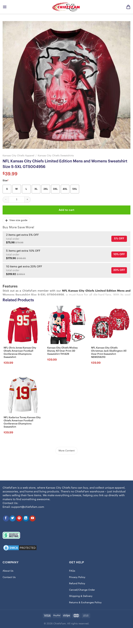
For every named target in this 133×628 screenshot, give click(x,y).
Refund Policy (77, 583)
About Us (8, 571)
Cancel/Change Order (82, 590)
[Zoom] (7, 144)
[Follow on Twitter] (13, 518)
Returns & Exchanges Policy (85, 602)
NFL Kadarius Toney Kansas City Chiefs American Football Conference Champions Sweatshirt (22, 422)
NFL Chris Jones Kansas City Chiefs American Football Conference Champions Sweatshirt (20, 353)
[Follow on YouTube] (32, 518)
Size (5, 180)
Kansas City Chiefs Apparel (18, 155)
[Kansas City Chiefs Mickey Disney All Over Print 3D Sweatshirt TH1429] (66, 325)
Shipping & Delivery (80, 596)
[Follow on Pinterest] (19, 518)
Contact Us (9, 577)
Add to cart (66, 210)
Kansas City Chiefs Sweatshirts (56, 155)
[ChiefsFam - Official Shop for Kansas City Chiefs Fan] (66, 6)
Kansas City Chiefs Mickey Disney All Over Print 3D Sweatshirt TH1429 (62, 351)
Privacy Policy (77, 577)
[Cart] (128, 7)
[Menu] (5, 7)
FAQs (72, 571)
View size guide (18, 220)
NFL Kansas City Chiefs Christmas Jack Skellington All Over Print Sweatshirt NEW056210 (108, 353)
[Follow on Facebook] (6, 518)
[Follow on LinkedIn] (26, 518)
